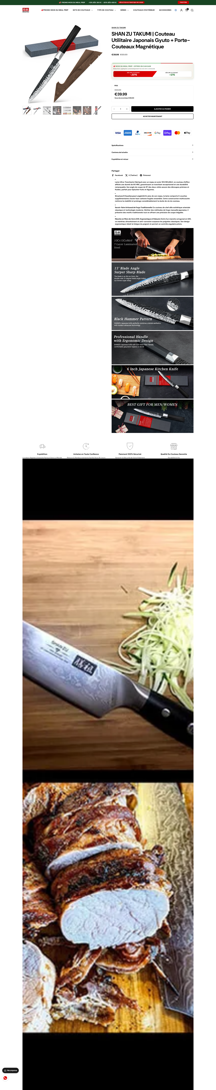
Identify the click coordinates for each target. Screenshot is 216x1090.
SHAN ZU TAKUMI (119, 28)
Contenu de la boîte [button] (120, 152)
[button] (192, 10)
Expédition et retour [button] (120, 159)
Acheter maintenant (152, 116)
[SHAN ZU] (25, 10)
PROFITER (183, 2)
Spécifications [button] (117, 145)
